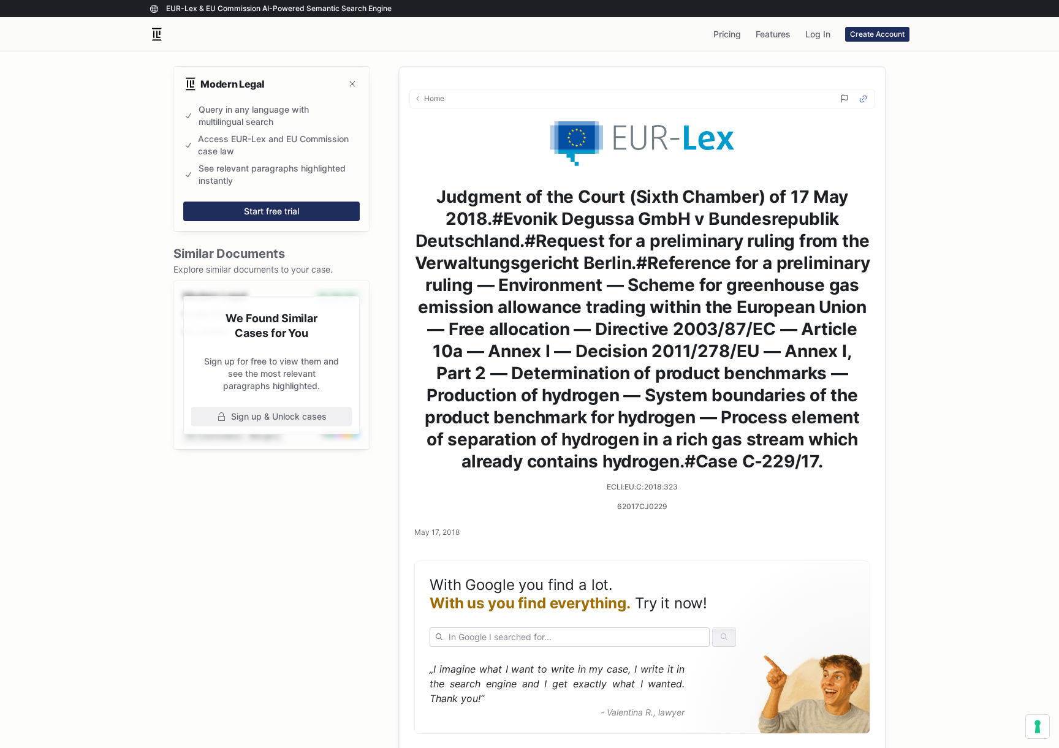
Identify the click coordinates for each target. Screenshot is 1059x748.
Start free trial (271, 211)
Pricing (727, 34)
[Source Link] (863, 99)
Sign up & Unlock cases (279, 416)
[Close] (352, 84)
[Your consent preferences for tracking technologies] (1037, 726)
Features (773, 34)
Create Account (877, 34)
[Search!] (724, 637)
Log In (817, 34)
